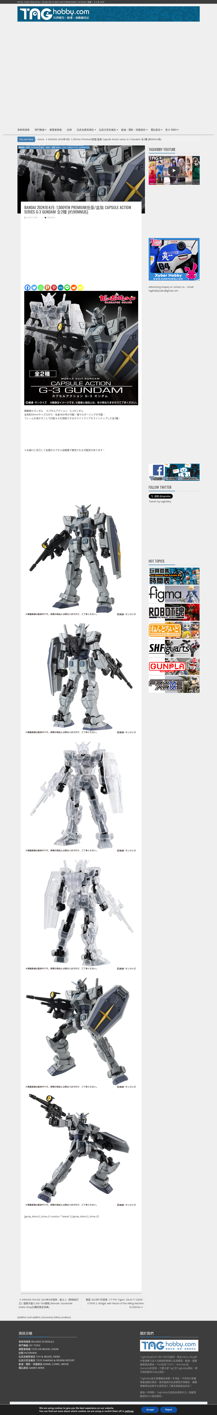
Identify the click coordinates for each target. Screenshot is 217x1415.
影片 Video (171, 129)
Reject (168, 1409)
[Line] (67, 288)
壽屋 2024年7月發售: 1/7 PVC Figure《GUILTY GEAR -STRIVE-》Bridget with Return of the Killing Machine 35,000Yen (115, 1303)
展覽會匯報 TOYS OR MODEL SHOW (38, 1349)
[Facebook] (28, 288)
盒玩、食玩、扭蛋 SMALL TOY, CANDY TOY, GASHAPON (64, 147)
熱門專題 (40, 129)
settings (129, 1411)
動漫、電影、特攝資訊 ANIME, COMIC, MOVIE (44, 1364)
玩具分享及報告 (107, 129)
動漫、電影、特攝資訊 (133, 129)
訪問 (69, 129)
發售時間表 (23, 129)
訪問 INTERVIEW (28, 1352)
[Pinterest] (54, 288)
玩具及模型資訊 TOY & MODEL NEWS (39, 1356)
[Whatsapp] (41, 288)
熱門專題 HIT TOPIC (30, 1345)
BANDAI (51, 217)
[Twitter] (34, 288)
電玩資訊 (156, 129)
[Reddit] (74, 288)
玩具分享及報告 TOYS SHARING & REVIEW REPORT (47, 1360)
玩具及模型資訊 (85, 129)
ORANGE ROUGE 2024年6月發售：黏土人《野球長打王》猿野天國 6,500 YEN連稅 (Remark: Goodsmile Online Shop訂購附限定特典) (49, 1303)
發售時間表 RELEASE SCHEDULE (36, 1341)
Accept (150, 1409)
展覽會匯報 (56, 129)
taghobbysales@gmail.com (163, 290)
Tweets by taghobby (160, 501)
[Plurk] (47, 288)
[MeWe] (61, 288)
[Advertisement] (108, 48)
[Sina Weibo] (80, 288)
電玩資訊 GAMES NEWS (31, 1367)
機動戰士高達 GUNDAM (28, 147)
